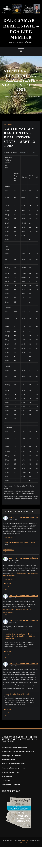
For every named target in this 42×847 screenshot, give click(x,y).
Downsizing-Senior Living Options (13, 768)
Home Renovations (8, 760)
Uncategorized (9, 124)
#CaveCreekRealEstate (30, 573)
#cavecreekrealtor (9, 576)
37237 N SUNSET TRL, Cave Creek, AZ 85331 (19, 543)
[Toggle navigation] (21, 50)
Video (9, 583)
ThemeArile (24, 843)
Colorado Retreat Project (10, 772)
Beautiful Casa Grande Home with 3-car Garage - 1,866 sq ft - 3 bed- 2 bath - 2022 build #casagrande (20, 636)
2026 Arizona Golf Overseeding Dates (14, 747)
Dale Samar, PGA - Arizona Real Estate (23, 517)
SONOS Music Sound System (11, 784)
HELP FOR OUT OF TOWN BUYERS (13, 764)
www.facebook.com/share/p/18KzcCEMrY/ (17, 609)
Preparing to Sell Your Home (11, 756)
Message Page (9, 537)
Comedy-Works (10, 152)
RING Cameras (7, 776)
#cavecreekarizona (17, 573)
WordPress (25, 841)
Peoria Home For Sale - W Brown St (16, 694)
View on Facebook (8, 549)
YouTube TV (6, 780)
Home (22, 93)
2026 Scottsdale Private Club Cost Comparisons (18, 751)
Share (6, 552)
